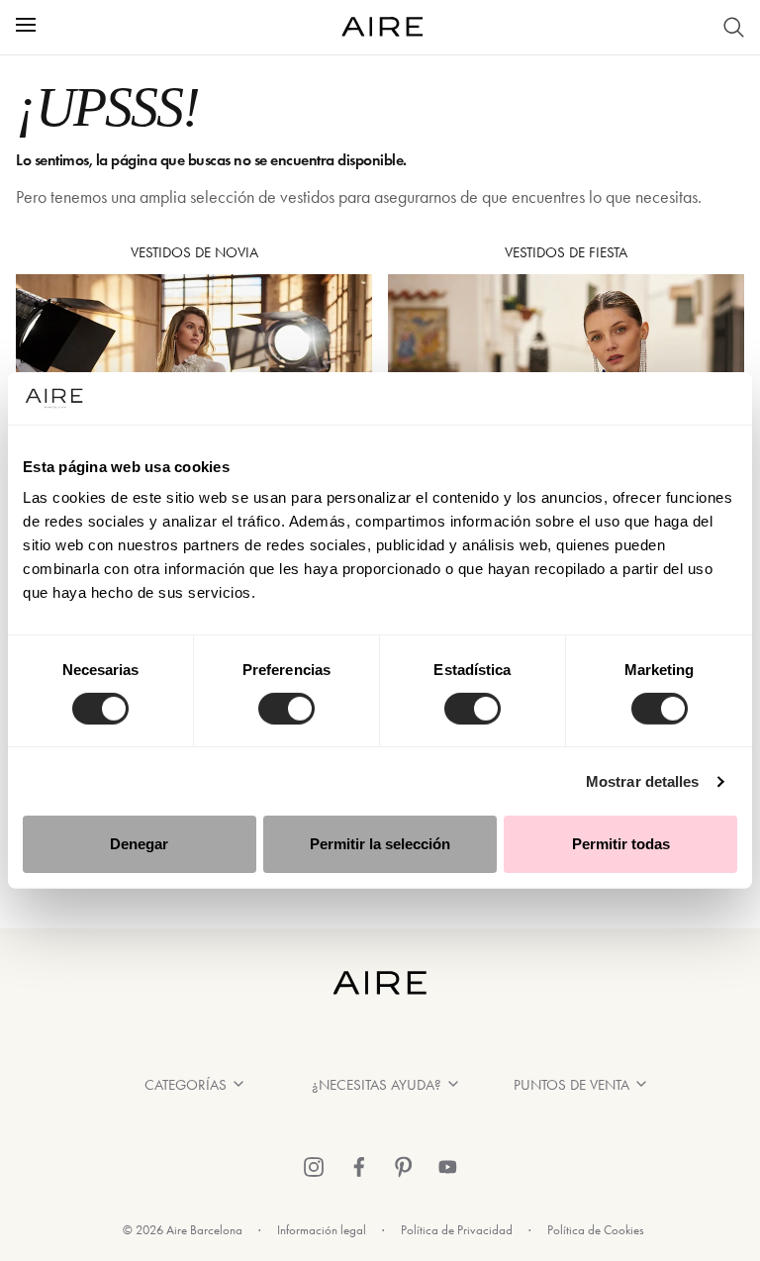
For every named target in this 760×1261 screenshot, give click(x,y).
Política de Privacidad (457, 1229)
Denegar (139, 843)
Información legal (321, 1229)
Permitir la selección (380, 843)
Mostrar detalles (643, 781)
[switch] (286, 709)
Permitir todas (621, 843)
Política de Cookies (595, 1229)
